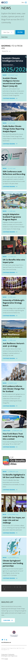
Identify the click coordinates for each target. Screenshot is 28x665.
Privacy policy (4, 654)
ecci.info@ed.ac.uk (6, 642)
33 (20, 587)
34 (4, 589)
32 (17, 587)
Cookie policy (11, 654)
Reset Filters (4, 37)
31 (14, 587)
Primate (6, 658)
